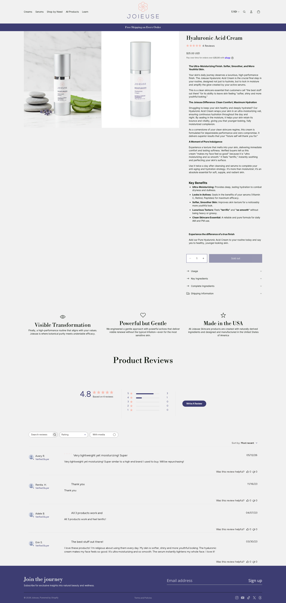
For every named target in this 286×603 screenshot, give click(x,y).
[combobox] (73, 435)
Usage (194, 271)
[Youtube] (243, 598)
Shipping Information (202, 293)
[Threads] (260, 598)
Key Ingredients (199, 278)
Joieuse (35, 597)
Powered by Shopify (49, 597)
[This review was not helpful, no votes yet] (254, 471)
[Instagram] (237, 598)
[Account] (251, 11)
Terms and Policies (143, 598)
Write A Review (194, 403)
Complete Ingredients (202, 286)
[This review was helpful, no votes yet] (247, 471)
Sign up (255, 580)
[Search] (244, 11)
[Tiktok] (249, 598)
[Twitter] (254, 598)
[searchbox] (40, 434)
